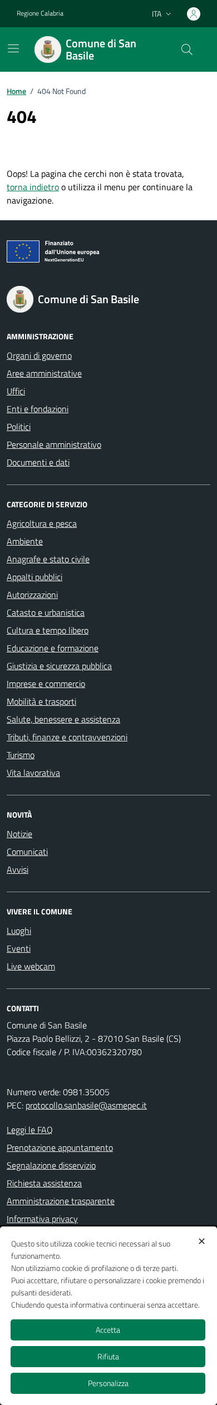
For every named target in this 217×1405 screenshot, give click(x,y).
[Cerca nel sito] (187, 49)
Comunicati (27, 851)
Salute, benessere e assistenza (63, 719)
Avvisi (17, 869)
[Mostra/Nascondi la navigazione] (13, 48)
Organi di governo (39, 355)
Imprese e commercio (46, 683)
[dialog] (108, 1315)
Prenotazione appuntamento (60, 1147)
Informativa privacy (42, 1218)
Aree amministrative (44, 373)
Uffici (16, 391)
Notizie (19, 833)
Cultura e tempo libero (47, 630)
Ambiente (25, 541)
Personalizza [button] (108, 1383)
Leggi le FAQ (30, 1129)
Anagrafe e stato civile (48, 559)
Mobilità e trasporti (41, 701)
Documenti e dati (38, 462)
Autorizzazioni (32, 594)
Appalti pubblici (34, 576)
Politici (19, 426)
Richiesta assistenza (44, 1183)
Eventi (19, 948)
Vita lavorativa (33, 772)
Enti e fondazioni (37, 408)
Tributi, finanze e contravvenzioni (67, 737)
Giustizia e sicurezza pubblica (59, 665)
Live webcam (31, 966)
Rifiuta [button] (108, 1356)
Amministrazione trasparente (61, 1201)
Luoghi (19, 930)
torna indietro (33, 187)
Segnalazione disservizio (51, 1165)
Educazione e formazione (52, 648)
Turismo (20, 754)
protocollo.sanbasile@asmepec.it (86, 1105)
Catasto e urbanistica (46, 612)
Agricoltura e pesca (42, 523)
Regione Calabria (40, 13)
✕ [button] (202, 1241)
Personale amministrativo (54, 444)
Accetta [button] (108, 1329)
